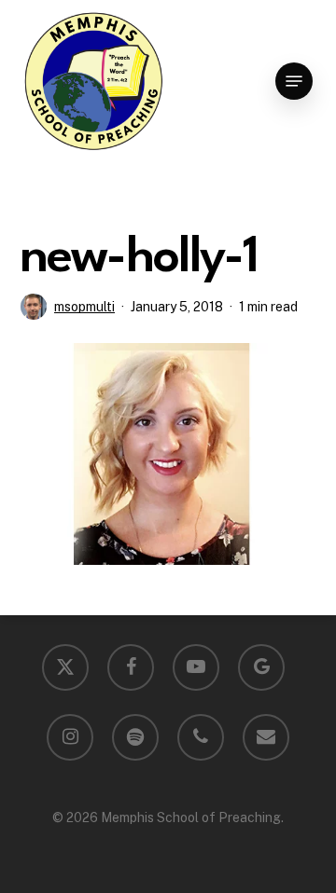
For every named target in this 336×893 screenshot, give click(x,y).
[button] (294, 81)
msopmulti (84, 306)
